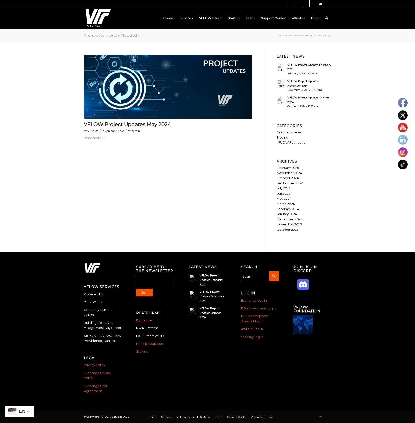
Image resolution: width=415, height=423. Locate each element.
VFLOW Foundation (292, 142)
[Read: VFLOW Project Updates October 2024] (281, 100)
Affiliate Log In (252, 329)
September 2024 (290, 183)
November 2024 (289, 173)
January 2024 (287, 214)
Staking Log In (252, 337)
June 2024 (284, 193)
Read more (93, 138)
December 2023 (289, 219)
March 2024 (286, 204)
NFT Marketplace (149, 343)
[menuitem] (168, 18)
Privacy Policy (94, 365)
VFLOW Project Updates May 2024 (127, 124)
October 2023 (288, 229)
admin (136, 131)
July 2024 (284, 188)
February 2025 (288, 167)
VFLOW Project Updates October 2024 (210, 313)
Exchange (144, 320)
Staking (142, 351)
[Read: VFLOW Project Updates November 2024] (281, 83)
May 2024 (284, 198)
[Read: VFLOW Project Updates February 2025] (281, 67)
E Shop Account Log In (258, 308)
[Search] (326, 18)
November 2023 (289, 224)
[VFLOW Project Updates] (168, 87)
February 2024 (288, 209)
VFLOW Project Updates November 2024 (212, 296)
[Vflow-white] (98, 18)
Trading (282, 137)
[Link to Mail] (320, 3)
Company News (114, 131)
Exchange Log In (254, 300)
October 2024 (288, 178)
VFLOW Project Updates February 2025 (211, 280)
